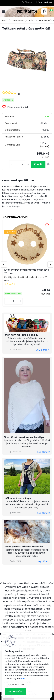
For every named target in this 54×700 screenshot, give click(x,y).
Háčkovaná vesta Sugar (17, 498)
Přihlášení (29, 2)
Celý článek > (42, 349)
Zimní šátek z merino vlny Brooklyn (24, 437)
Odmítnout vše (16, 684)
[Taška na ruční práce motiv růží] (27, 58)
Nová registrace (45, 2)
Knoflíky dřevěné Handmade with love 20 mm (26, 271)
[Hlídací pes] (48, 164)
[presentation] (4, 264)
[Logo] (27, 11)
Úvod (4, 20)
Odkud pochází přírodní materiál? (23, 546)
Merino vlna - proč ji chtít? (21, 335)
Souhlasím (15, 691)
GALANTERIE (18, 20)
